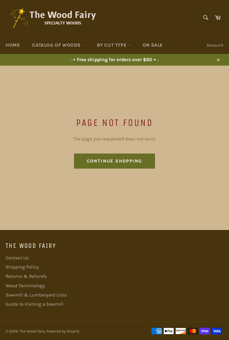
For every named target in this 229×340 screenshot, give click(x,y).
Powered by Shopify (62, 331)
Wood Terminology (25, 285)
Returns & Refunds (26, 276)
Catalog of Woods (57, 45)
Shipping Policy (22, 267)
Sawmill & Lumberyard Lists (36, 295)
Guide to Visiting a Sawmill (34, 304)
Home (13, 45)
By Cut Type (112, 45)
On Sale (153, 45)
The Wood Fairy (32, 331)
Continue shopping (114, 161)
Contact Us (17, 257)
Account (215, 45)
